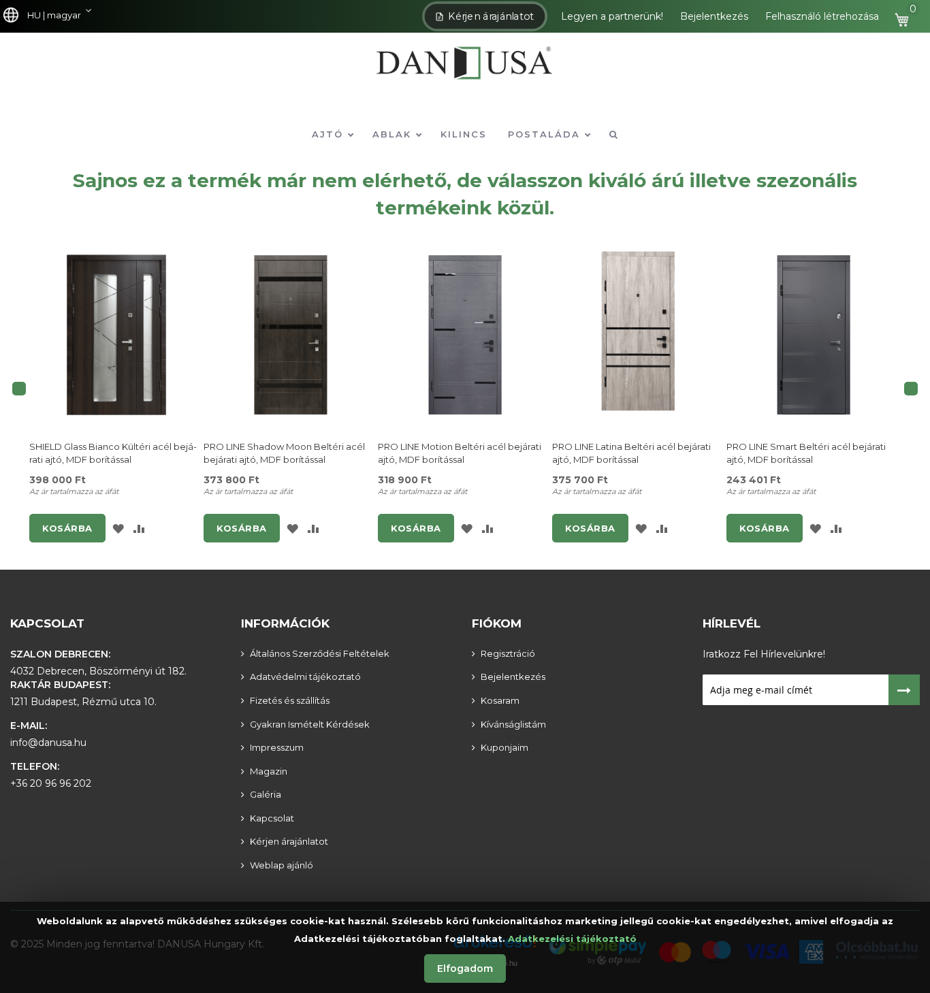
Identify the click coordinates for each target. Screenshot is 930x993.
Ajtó (329, 134)
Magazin (268, 771)
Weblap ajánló (281, 865)
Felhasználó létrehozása (822, 16)
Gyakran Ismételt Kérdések (310, 724)
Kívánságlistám (513, 724)
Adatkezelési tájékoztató (572, 938)
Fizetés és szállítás (290, 700)
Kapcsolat (47, 623)
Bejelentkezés (714, 16)
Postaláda (546, 134)
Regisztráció (508, 653)
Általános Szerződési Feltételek (319, 653)
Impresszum (277, 747)
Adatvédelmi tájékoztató (305, 676)
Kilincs (463, 134)
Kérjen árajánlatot (491, 16)
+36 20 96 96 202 (50, 783)
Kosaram (500, 700)
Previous (19, 388)
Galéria (265, 794)
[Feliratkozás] (904, 689)
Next (911, 388)
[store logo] (465, 72)
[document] (465, 947)
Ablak (393, 134)
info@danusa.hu (48, 742)
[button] (50, 15)
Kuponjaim (504, 747)
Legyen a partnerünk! (612, 16)
